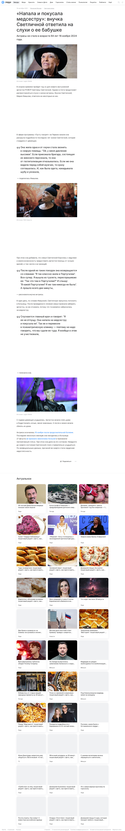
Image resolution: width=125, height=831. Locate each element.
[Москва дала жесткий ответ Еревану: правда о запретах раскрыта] (62, 623)
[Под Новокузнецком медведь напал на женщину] (93, 686)
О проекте (47, 829)
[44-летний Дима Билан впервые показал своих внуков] (31, 498)
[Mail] (3, 2)
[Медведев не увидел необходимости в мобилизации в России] (93, 655)
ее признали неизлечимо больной (41, 439)
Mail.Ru (4, 829)
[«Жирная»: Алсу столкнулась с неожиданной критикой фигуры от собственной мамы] (62, 530)
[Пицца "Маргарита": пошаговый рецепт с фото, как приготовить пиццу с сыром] (31, 717)
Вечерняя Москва (35, 8)
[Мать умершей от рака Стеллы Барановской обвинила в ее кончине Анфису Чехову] (62, 592)
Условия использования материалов (100, 829)
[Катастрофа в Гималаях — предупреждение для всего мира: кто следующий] (62, 498)
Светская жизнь (49, 8)
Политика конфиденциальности (79, 829)
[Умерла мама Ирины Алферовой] (93, 530)
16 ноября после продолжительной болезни (54, 432)
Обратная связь (116, 829)
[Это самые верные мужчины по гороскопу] (93, 780)
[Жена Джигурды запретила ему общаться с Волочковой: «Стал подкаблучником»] (31, 748)
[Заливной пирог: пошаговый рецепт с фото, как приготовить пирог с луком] (62, 561)
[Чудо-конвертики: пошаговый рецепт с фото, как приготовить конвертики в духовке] (31, 561)
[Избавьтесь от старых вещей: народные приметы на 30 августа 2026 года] (31, 686)
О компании (11, 829)
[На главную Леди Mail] (7, 2)
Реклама (18, 829)
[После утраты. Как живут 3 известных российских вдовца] (31, 811)
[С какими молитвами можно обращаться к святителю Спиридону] (93, 748)
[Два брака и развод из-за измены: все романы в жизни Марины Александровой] (31, 623)
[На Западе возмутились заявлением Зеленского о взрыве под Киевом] (62, 655)
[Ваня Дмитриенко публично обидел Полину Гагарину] (31, 655)
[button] (47, 61)
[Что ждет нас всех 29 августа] (93, 592)
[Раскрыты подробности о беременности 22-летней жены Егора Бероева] (62, 717)
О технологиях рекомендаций (60, 829)
